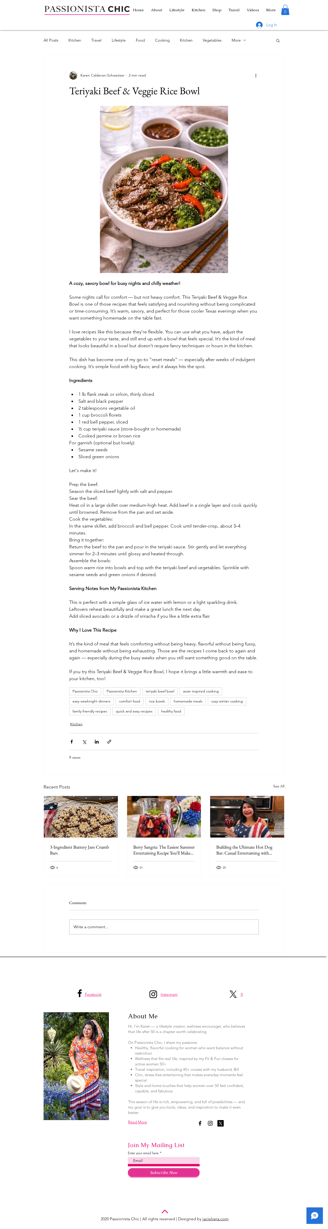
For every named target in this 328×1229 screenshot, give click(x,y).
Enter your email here (143, 1153)
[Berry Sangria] (164, 817)
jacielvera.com (215, 1218)
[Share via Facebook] (71, 741)
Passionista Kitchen (122, 691)
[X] (233, 994)
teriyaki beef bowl (160, 691)
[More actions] (256, 75)
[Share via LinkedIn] (96, 741)
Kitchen (74, 40)
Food (140, 40)
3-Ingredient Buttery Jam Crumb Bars (79, 850)
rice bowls (157, 701)
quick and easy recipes (134, 711)
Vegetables (212, 40)
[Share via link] (109, 741)
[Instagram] (153, 994)
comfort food (129, 701)
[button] (285, 10)
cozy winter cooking (227, 701)
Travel (96, 40)
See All (278, 786)
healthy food (171, 711)
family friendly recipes (90, 711)
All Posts (51, 40)
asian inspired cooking (201, 691)
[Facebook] (80, 993)
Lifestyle (119, 40)
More (236, 40)
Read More (137, 1122)
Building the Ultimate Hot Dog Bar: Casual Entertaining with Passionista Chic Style (244, 850)
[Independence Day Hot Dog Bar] (247, 817)
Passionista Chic (85, 691)
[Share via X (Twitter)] (84, 741)
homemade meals (188, 701)
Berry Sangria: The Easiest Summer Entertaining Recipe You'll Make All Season (164, 850)
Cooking (162, 40)
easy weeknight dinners (91, 701)
